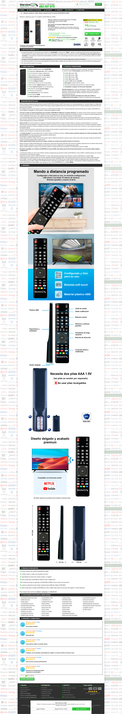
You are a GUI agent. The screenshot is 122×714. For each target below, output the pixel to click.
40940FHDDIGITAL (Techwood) (91, 603)
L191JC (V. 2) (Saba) (46, 611)
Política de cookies (46, 693)
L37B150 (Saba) (66, 597)
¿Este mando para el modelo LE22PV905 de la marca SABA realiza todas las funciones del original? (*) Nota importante (53, 588)
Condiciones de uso (46, 691)
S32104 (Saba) (66, 609)
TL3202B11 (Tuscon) (88, 607)
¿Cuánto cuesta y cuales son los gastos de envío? (34, 574)
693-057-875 (67, 690)
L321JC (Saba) (45, 615)
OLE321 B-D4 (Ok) (46, 607)
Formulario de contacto (69, 697)
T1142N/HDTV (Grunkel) (27, 613)
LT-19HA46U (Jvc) (46, 599)
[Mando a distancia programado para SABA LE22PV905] (23, 82)
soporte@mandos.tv (69, 694)
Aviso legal (44, 687)
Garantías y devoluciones (48, 697)
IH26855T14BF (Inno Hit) (27, 615)
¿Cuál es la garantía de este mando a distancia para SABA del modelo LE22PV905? (43, 585)
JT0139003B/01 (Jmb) (47, 597)
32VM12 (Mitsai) (45, 603)
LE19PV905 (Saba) (67, 601)
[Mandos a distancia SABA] (77, 44)
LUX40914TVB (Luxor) (47, 601)
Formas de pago (46, 695)
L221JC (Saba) (45, 613)
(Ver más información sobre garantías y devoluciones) (42, 134)
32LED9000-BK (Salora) (68, 613)
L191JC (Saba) (45, 609)
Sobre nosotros (24, 687)
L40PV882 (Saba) (66, 599)
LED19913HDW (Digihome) (28, 605)
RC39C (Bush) (24, 601)
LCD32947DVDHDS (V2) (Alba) (29, 597)
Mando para (25, 693)
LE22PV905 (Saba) (67, 603)
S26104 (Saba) (66, 607)
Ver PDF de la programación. (93, 61)
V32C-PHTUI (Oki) (46, 605)
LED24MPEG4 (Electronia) (27, 609)
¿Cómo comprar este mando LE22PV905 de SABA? (35, 571)
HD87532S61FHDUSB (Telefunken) (92, 605)
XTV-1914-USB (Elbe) (26, 607)
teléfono (39, 591)
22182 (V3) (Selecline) (88, 599)
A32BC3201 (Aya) (25, 599)
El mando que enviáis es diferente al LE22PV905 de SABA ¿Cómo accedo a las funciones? (45, 582)
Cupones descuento (25, 689)
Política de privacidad (47, 689)
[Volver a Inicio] (21, 13)
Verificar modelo (29, 57)
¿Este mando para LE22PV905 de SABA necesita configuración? (38, 579)
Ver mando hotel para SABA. (71, 145)
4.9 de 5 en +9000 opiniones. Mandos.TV (92, 693)
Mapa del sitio (23, 691)
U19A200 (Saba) (66, 611)
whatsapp (44, 591)
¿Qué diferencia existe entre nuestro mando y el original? (36, 577)
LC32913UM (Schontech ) (89, 597)
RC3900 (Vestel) (87, 609)
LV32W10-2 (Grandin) (26, 611)
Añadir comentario (27, 679)
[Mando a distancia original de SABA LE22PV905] (32, 32)
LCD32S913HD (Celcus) (27, 603)
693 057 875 (53, 591)
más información (96, 97)
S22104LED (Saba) (67, 605)
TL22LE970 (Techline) (88, 601)
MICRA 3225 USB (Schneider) (69, 615)
